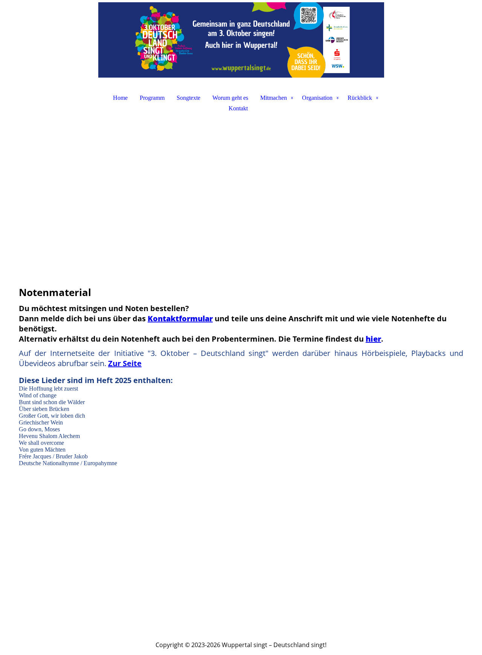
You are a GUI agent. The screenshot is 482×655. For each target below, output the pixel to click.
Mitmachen (273, 98)
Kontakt (238, 108)
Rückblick (360, 98)
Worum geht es (230, 98)
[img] (241, 40)
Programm (152, 98)
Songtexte (188, 98)
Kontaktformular (180, 318)
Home (120, 98)
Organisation (317, 98)
